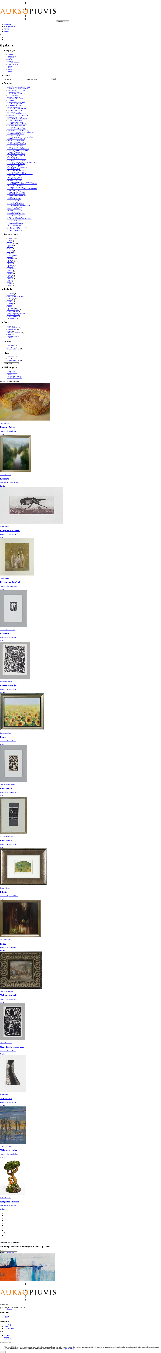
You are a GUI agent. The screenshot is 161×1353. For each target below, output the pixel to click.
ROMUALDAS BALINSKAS (16, 90)
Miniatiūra (10, 262)
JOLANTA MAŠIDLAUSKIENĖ (17, 150)
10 (4, 1222)
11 (4, 1223)
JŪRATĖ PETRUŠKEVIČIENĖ (17, 167)
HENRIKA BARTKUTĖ (15, 95)
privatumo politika (12, 1252)
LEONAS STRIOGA (13, 209)
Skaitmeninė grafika (13, 310)
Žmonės (9, 285)
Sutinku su (8, 1252)
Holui (9, 331)
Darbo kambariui (12, 328)
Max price (30, 79)
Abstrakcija (10, 238)
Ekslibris (10, 245)
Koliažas (10, 303)
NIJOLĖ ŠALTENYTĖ (14, 190)
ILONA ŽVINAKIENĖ (14, 230)
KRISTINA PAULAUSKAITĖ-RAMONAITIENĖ (22, 162)
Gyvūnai (10, 250)
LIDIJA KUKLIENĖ (13, 135)
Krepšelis (6, 1337)
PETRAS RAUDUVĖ (14, 180)
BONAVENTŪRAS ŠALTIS (16, 192)
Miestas (9, 260)
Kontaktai (7, 31)
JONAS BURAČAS (13, 97)
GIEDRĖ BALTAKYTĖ (14, 92)
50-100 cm (10, 347)
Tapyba (9, 69)
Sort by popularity (12, 373)
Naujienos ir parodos (10, 26)
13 (4, 1227)
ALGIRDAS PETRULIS (15, 165)
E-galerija (6, 29)
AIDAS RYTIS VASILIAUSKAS (17, 222)
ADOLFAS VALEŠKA (14, 217)
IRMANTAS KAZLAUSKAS (16, 129)
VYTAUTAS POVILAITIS (15, 172)
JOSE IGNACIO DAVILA (15, 104)
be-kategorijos (11, 56)
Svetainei (10, 334)
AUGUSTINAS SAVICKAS (16, 194)
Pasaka (9, 270)
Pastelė (9, 305)
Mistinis (9, 263)
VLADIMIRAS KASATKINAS (17, 124)
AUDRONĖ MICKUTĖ (14, 152)
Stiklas (9, 68)
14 (4, 1228)
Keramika (10, 61)
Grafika (9, 59)
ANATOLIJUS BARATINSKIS (17, 94)
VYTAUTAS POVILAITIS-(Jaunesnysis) (20, 174)
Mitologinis (10, 265)
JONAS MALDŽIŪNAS (15, 145)
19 (4, 1235)
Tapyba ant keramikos (13, 315)
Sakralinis (10, 275)
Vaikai (9, 282)
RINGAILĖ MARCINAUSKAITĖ (18, 149)
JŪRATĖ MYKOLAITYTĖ (15, 157)
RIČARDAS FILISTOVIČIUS (16, 109)
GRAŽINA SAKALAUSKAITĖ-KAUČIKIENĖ (22, 189)
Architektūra (11, 243)
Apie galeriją (7, 24)
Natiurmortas (11, 268)
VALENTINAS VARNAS (15, 220)
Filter (53, 79)
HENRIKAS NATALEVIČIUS (16, 159)
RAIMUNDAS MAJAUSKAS (16, 144)
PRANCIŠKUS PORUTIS (15, 170)
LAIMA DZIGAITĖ (13, 107)
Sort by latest (11, 374)
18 (4, 1233)
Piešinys (9, 306)
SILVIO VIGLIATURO (14, 225)
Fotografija (10, 58)
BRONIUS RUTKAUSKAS (16, 187)
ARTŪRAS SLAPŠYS (14, 200)
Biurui (9, 326)
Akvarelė (10, 54)
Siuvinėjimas (11, 308)
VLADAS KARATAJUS (15, 122)
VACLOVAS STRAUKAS (15, 207)
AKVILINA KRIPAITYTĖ (15, 134)
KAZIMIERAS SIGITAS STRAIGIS (18, 205)
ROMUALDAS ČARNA (15, 99)
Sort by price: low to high (14, 376)
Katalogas (7, 1335)
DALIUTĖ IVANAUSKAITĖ (16, 114)
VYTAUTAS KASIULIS (15, 127)
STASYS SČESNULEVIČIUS (16, 195)
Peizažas (9, 272)
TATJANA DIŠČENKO (14, 105)
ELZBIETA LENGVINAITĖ (16, 139)
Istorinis (9, 253)
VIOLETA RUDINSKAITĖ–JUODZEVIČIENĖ (22, 184)
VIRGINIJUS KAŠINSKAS (16, 125)
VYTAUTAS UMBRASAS (15, 212)
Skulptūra (10, 66)
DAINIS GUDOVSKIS (14, 110)
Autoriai (6, 28)
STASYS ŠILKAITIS (14, 199)
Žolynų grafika (11, 318)
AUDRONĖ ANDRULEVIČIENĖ (18, 89)
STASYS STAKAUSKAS (15, 202)
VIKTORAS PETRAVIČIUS (16, 164)
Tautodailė (10, 280)
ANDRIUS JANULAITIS (15, 117)
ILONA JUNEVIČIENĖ (14, 120)
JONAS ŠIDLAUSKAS (14, 197)
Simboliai (10, 277)
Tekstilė (9, 71)
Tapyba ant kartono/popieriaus (16, 313)
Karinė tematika (12, 255)
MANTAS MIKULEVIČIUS (16, 154)
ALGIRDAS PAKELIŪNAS (16, 160)
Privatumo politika (9, 1328)
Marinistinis (10, 258)
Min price (6, 79)
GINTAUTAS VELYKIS (15, 224)
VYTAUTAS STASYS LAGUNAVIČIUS (20, 137)
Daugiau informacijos (68, 1348)
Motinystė (10, 267)
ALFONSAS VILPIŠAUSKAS (17, 227)
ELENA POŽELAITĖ (14, 175)
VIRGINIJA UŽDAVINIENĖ (16, 214)
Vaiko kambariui (12, 336)
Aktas (9, 240)
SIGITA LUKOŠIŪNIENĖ (15, 140)
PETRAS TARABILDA (14, 210)
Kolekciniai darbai (12, 64)
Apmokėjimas (8, 1339)
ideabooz (9, 1309)
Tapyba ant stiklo (12, 316)
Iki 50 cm (10, 345)
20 (4, 1237)
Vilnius (9, 283)
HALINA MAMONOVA (15, 147)
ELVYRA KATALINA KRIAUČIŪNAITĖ (20, 132)
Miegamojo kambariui (13, 333)
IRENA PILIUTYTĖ (13, 169)
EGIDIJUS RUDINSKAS (15, 185)
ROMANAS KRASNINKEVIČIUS (18, 130)
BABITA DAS (11, 100)
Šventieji (10, 278)
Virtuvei (9, 338)
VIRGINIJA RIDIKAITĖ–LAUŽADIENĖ (20, 182)
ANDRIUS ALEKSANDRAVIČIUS (18, 87)
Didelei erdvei (11, 329)
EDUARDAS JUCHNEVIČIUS (17, 119)
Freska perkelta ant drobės (15, 296)
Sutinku (3, 1352)
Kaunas (9, 257)
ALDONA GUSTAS (13, 112)
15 (4, 1230)
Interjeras (10, 252)
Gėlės (9, 248)
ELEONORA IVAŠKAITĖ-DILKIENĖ (19, 115)
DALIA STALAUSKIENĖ (15, 204)
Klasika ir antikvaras (13, 63)
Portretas (10, 273)
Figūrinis (10, 247)
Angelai (9, 242)
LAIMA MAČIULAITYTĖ (15, 142)
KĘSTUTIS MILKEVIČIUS (16, 155)
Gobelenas (10, 298)
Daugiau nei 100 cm (13, 349)
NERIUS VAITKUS (13, 215)
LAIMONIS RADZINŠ (14, 179)
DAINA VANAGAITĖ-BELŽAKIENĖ (19, 219)
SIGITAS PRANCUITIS (14, 177)
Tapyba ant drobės (12, 311)
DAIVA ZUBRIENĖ (13, 229)
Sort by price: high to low (14, 378)
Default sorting (11, 371)
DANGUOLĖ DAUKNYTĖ (16, 102)
